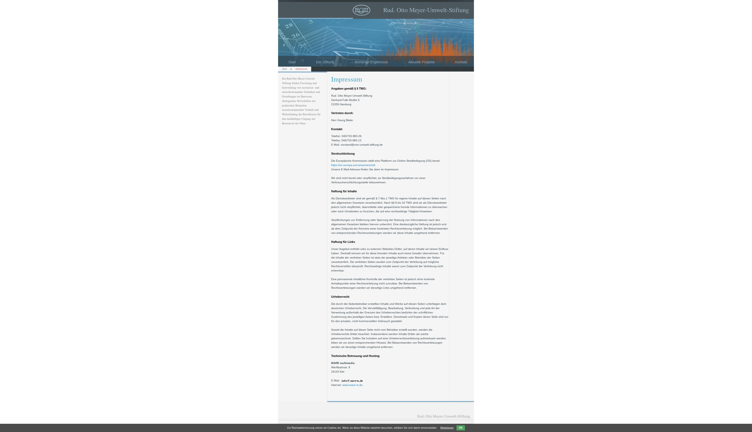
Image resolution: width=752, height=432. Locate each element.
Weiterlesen (447, 427)
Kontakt (461, 62)
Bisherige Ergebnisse (371, 62)
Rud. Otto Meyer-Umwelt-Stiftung (426, 9)
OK (461, 427)
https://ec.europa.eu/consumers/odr (353, 165)
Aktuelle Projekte (421, 62)
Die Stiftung (325, 62)
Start (292, 62)
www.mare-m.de (352, 385)
